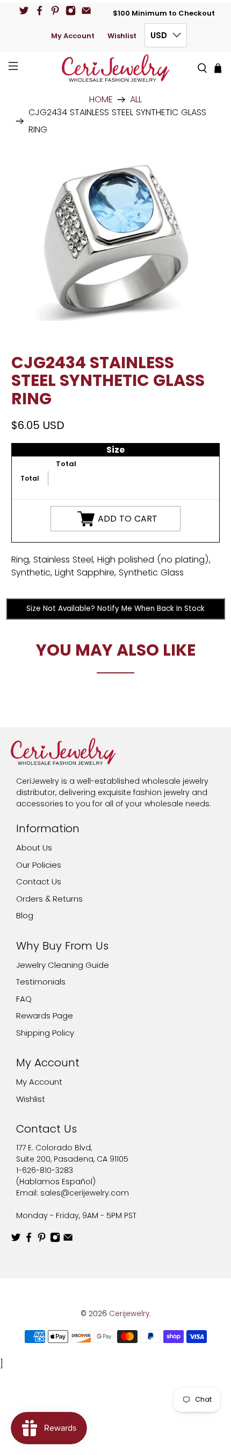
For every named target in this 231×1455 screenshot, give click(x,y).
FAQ (24, 998)
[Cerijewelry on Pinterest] (55, 10)
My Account (73, 36)
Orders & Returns (49, 898)
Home (101, 99)
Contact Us (38, 881)
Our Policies (38, 864)
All (136, 99)
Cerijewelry (129, 1314)
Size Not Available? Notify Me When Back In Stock (115, 608)
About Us (34, 847)
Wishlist (121, 36)
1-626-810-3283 (44, 1170)
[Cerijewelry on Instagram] (71, 10)
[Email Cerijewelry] (86, 10)
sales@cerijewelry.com (84, 1192)
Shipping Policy (45, 1032)
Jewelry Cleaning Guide (62, 965)
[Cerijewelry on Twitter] (24, 10)
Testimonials (41, 981)
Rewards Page (44, 1015)
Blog (24, 915)
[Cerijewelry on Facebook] (39, 10)
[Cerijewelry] (116, 68)
